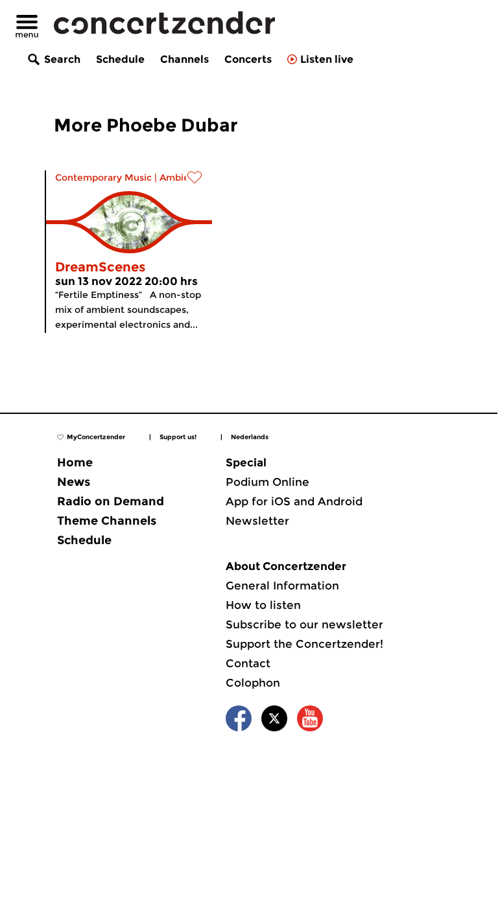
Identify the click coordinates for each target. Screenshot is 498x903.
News (73, 482)
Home (75, 462)
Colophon (253, 682)
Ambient (179, 177)
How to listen (263, 605)
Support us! (178, 437)
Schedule (120, 59)
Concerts (248, 59)
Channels (184, 59)
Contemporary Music (103, 177)
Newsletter (257, 520)
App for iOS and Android (294, 501)
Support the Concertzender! (304, 643)
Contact (248, 663)
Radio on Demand (110, 501)
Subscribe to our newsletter (304, 624)
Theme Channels (106, 521)
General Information (282, 585)
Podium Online (267, 481)
